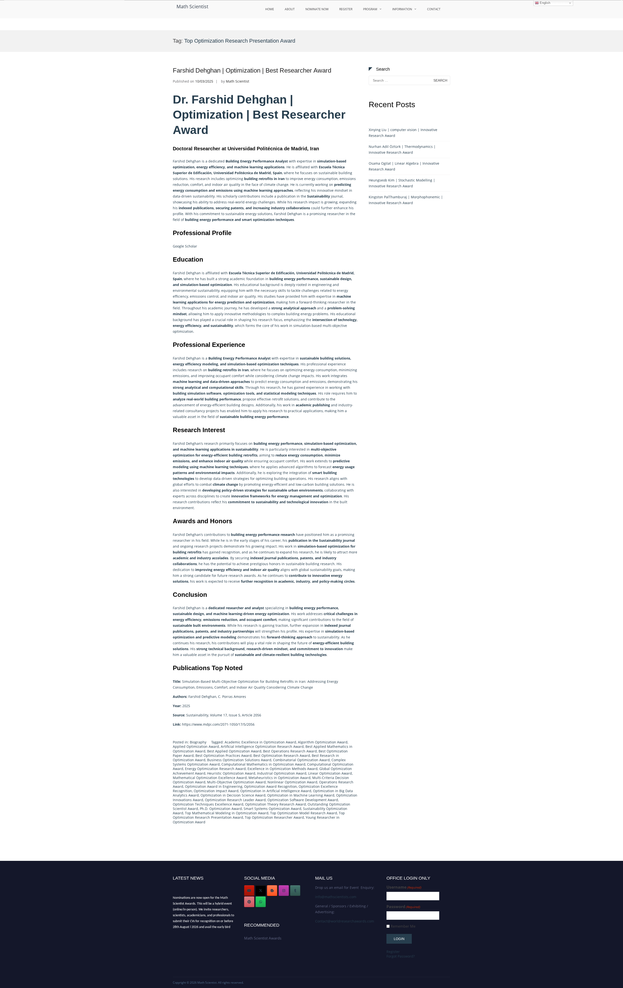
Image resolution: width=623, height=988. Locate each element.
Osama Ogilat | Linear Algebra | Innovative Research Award (404, 166)
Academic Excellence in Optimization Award (260, 742)
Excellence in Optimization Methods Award (282, 768)
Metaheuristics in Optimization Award (279, 777)
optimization (183, 167)
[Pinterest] (249, 901)
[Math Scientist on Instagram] (284, 890)
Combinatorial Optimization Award (301, 760)
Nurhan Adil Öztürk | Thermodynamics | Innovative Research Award (402, 149)
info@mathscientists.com (335, 896)
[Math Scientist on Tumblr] (295, 890)
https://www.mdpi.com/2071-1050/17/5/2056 (218, 724)
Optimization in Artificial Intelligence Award (275, 790)
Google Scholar (185, 246)
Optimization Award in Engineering (213, 786)
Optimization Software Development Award (302, 800)
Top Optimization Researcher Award (274, 817)
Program (370, 9)
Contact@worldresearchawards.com (344, 921)
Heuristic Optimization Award (231, 773)
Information (402, 9)
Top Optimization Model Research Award (303, 813)
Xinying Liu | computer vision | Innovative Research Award (403, 132)
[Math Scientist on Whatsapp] (261, 901)
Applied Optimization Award (196, 746)
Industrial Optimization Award (281, 773)
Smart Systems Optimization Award (272, 808)
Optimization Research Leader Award (235, 800)
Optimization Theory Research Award (275, 804)
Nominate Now (317, 9)
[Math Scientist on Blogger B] (272, 890)
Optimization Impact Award (216, 790)
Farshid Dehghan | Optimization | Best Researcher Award (252, 70)
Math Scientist (192, 6)
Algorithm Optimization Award (323, 742)
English (544, 3)
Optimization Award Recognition (270, 786)
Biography (198, 742)
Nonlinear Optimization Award (292, 782)
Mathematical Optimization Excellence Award (210, 777)
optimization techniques (278, 364)
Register (345, 9)
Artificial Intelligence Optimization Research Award (262, 746)
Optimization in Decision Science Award (233, 795)
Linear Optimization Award (330, 773)
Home (269, 9)
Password (403, 906)
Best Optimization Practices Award (223, 755)
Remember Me (403, 926)
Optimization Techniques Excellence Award (208, 804)
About (290, 9)
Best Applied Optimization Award (234, 751)
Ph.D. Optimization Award (221, 808)
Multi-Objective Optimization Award (236, 782)
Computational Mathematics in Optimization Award (263, 764)
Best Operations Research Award (290, 751)
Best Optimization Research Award (281, 755)
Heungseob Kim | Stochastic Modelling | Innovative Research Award (402, 183)
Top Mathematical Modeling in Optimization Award (226, 813)
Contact (433, 9)
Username (403, 887)
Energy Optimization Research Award (215, 768)
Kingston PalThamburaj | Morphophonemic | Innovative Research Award (406, 200)
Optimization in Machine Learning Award (300, 795)
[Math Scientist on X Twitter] (261, 890)
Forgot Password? (400, 956)
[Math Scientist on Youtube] (249, 890)
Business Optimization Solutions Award (239, 760)
